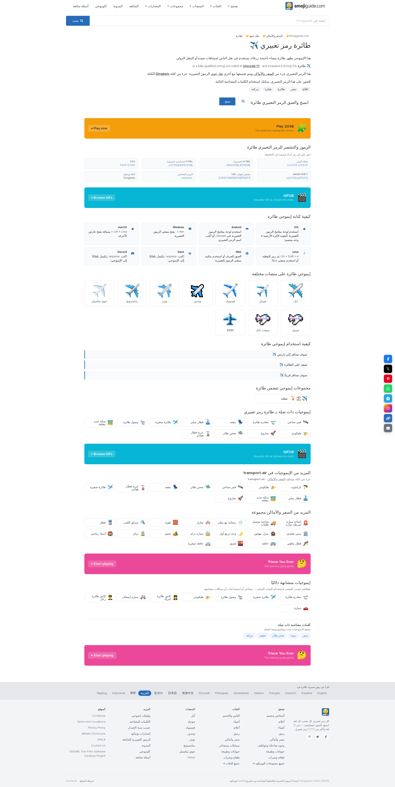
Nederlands (241, 693)
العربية (145, 693)
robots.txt (71, 780)
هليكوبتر (300, 433)
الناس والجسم (231, 715)
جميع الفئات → (231, 763)
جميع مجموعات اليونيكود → (269, 763)
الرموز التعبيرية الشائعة (136, 739)
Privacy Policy (97, 727)
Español (307, 693)
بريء (293, 635)
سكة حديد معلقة (103, 423)
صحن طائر (233, 433)
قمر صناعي (297, 422)
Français (274, 693)
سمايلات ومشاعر (229, 745)
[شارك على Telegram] (388, 398)
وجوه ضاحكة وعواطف (271, 745)
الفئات (215, 6)
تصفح (233, 6)
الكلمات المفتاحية (139, 721)
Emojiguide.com (299, 36)
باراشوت (299, 487)
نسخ (227, 101)
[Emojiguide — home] (305, 6)
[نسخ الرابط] (388, 418)
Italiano (259, 693)
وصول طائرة (134, 422)
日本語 (172, 693)
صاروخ (268, 433)
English (322, 693)
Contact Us (98, 745)
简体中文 (188, 693)
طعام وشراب (276, 757)
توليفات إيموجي (141, 715)
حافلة (269, 543)
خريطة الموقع (87, 780)
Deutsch (290, 693)
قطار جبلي (201, 422)
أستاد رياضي (102, 533)
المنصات (197, 6)
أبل (193, 715)
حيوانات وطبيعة (275, 751)
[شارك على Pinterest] (388, 379)
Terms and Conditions (91, 721)
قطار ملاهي (297, 543)
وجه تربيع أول (231, 533)
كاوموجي (101, 6)
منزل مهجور (265, 533)
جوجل (191, 721)
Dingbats (129, 178)
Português (221, 693)
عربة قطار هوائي (201, 434)
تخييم (171, 533)
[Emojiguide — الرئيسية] (325, 712)
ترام (139, 533)
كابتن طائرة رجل (102, 597)
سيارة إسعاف (134, 597)
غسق (236, 543)
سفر (293, 89)
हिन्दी (132, 693)
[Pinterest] (309, 737)
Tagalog (101, 693)
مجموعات (175, 6)
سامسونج (189, 745)
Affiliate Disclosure (93, 733)
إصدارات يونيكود (140, 733)
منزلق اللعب (134, 522)
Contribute (99, 715)
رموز (282, 733)
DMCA (101, 739)
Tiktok (191, 757)
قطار (106, 522)
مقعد (236, 422)
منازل (204, 522)
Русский (204, 693)
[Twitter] (317, 737)
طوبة (171, 522)
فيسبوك (190, 727)
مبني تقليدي (297, 533)
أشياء (281, 727)
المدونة (118, 6)
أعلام (282, 721)
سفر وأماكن (277, 739)
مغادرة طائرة (264, 422)
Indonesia (118, 693)
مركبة (255, 89)
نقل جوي (254, 36)
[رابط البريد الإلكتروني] (388, 428)
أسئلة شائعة (80, 6)
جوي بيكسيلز (187, 751)
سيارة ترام (201, 533)
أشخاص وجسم (276, 715)
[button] (284, 163)
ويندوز (191, 733)
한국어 (158, 693)
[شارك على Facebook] (388, 359)
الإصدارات (153, 6)
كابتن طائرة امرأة (167, 597)
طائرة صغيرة (166, 422)
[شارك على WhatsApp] (388, 388)
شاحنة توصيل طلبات (264, 523)
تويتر (192, 739)
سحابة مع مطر (230, 522)
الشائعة (134, 6)
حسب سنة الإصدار (139, 727)
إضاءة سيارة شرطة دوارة (297, 523)
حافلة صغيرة (199, 543)
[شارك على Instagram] (388, 408)
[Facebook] (326, 737)
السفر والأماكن (274, 36)
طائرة (281, 89)
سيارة (301, 608)
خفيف (262, 635)
